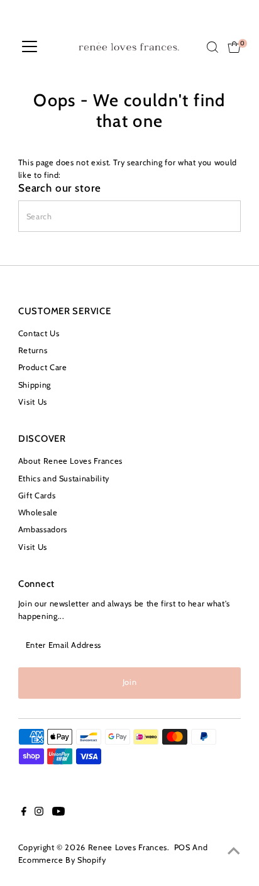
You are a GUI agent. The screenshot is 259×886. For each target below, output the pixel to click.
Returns (32, 350)
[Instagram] (39, 813)
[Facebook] (24, 813)
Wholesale (38, 512)
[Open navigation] (29, 47)
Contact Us (38, 333)
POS (182, 847)
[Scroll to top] (233, 851)
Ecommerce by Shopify (62, 860)
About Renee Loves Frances (70, 461)
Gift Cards (36, 495)
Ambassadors (42, 529)
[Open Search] (212, 47)
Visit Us (32, 402)
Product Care (42, 367)
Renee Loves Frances (127, 847)
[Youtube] (58, 813)
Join (130, 682)
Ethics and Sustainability (63, 478)
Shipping (34, 385)
